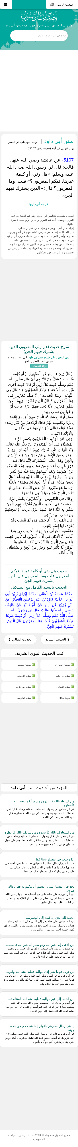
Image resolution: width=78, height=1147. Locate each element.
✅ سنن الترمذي (26, 675)
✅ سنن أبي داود (65, 675)
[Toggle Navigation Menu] (6, 4)
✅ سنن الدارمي (26, 697)
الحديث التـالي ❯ (20, 639)
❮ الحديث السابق (57, 639)
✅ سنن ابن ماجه (25, 686)
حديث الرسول (26, 1135)
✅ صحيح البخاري (64, 664)
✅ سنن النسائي (65, 686)
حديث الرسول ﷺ (62, 4)
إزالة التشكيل (39, 365)
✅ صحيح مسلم (26, 664)
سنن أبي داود (58, 141)
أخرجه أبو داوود (39, 204)
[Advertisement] (39, 91)
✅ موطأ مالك (66, 697)
